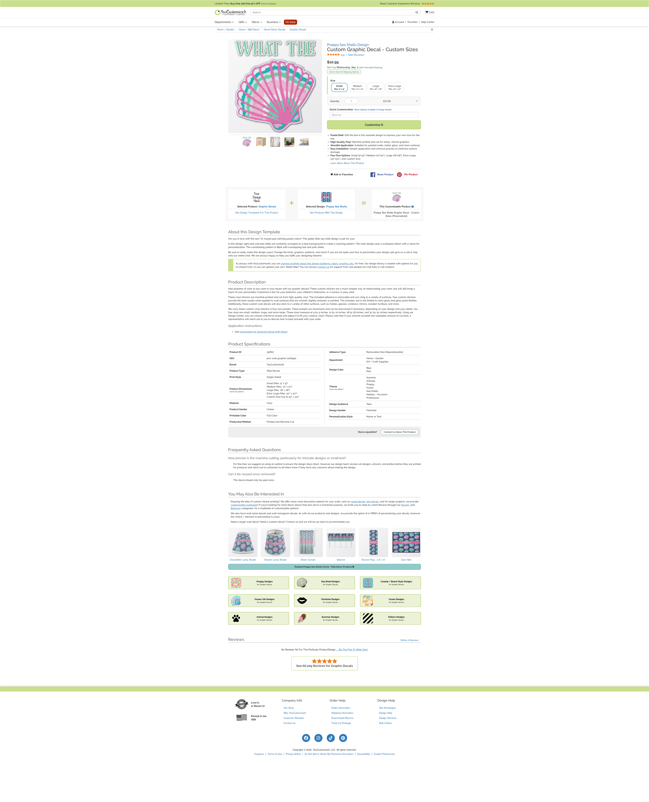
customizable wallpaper (244, 505)
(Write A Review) (409, 640)
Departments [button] (223, 22)
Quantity (334, 101)
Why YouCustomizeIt (295, 713)
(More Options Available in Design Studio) (373, 109)
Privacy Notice (293, 754)
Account (399, 22)
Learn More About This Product (347, 163)
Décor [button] (256, 22)
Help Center (427, 22)
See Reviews (352, 54)
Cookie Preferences (384, 754)
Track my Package (341, 723)
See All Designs (387, 707)
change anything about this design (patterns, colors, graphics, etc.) (318, 263)
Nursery (405, 505)
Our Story (289, 707)
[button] (428, 12)
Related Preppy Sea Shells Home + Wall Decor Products (324, 567)
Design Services (387, 718)
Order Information (340, 707)
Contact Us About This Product (400, 432)
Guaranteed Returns (342, 718)
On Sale (290, 22)
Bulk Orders (385, 723)
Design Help (385, 713)
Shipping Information (342, 713)
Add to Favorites (343, 174)
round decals (358, 501)
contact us (323, 267)
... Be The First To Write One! (352, 649)
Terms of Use (275, 754)
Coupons (259, 754)
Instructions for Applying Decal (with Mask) (263, 331)
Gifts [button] (242, 22)
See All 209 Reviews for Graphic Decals (324, 666)
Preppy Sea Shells (336, 206)
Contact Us (289, 723)
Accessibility (363, 754)
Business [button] (273, 22)
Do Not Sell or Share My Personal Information (329, 754)
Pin (411, 174)
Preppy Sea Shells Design (348, 45)
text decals (372, 501)
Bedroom (236, 508)
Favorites (412, 22)
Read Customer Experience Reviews (400, 3)
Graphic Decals (267, 206)
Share (385, 174)
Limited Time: (245, 3)
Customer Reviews (294, 718)
